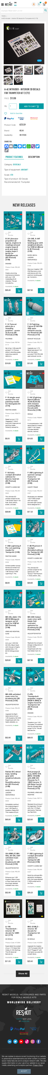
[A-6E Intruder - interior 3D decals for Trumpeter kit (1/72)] (8, 70)
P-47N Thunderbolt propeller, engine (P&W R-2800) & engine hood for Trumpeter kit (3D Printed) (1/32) (35, 702)
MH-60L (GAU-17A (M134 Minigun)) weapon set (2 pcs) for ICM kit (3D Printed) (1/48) (13, 622)
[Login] (34, 4)
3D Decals (17, 164)
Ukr (15, 5)
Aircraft (24, 170)
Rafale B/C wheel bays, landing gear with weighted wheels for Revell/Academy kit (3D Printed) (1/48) (13, 779)
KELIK (22, 130)
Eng (15, 3)
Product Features (14, 156)
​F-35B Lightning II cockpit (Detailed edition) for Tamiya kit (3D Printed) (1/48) (35, 858)
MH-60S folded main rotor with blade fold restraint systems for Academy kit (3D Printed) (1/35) (35, 623)
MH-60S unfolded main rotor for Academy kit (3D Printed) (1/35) (13, 698)
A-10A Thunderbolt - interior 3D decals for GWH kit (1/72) (12, 931)
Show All (22, 974)
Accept (24, 1071)
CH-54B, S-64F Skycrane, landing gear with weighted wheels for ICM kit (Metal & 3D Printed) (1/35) (35, 245)
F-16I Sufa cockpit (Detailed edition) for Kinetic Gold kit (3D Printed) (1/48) (13, 478)
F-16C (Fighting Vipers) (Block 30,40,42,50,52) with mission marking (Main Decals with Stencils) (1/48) (34, 404)
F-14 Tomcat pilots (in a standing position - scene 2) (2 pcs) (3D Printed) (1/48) (12, 330)
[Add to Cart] (19, 290)
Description (34, 156)
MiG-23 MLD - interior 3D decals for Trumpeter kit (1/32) (34, 931)
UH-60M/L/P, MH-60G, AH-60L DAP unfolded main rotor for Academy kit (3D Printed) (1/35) (12, 859)
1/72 (11, 175)
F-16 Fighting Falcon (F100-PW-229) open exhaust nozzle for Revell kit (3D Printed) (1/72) (35, 330)
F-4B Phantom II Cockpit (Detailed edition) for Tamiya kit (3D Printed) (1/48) (35, 550)
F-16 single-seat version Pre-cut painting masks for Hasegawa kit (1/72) (12, 402)
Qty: (5, 106)
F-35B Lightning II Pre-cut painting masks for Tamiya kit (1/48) (13, 549)
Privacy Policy (38, 1065)
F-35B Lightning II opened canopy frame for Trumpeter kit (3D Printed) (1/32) (35, 478)
